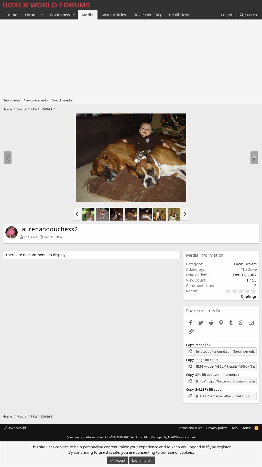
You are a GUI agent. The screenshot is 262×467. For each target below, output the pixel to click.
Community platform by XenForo (107, 437)
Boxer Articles (113, 14)
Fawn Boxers (245, 263)
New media (11, 100)
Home (11, 14)
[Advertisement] (131, 58)
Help (234, 428)
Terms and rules (190, 428)
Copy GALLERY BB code (203, 389)
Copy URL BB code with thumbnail (212, 374)
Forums (31, 14)
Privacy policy (216, 428)
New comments (36, 100)
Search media (62, 100)
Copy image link (198, 345)
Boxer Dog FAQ (147, 14)
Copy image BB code (201, 359)
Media (88, 14)
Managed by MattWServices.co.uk (173, 437)
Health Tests (179, 14)
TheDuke (30, 237)
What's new (60, 14)
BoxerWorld (16, 428)
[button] (42, 14)
